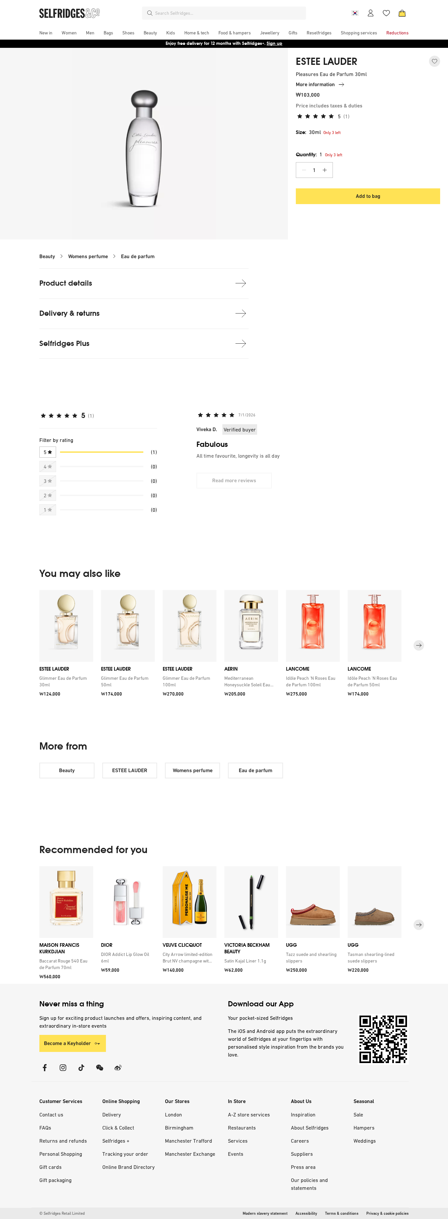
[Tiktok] (81, 1072)
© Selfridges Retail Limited (62, 1213)
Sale (358, 1114)
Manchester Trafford (188, 1141)
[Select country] (354, 13)
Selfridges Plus (64, 343)
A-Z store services (249, 1114)
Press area (303, 1167)
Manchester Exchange (190, 1154)
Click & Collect (118, 1128)
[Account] (370, 13)
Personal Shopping (60, 1154)
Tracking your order (125, 1154)
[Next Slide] (419, 645)
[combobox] (229, 13)
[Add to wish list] (434, 61)
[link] (65, 681)
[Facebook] (44, 1072)
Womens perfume (88, 256)
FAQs (45, 1128)
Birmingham (179, 1128)
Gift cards (50, 1167)
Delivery (111, 1114)
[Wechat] (99, 1072)
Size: (308, 132)
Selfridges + (116, 1141)
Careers (300, 1141)
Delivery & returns (69, 313)
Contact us (51, 1114)
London (173, 1114)
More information (315, 84)
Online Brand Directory (128, 1167)
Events (235, 1154)
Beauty (47, 256)
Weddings (365, 1141)
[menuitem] (45, 32)
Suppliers (302, 1154)
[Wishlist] (386, 13)
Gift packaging (55, 1180)
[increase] (324, 170)
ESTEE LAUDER (326, 61)
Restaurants (242, 1128)
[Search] (150, 13)
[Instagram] (63, 1072)
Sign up (274, 43)
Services (238, 1141)
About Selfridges (310, 1128)
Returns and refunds (63, 1141)
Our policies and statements (309, 1184)
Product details (65, 283)
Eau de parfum (137, 256)
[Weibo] (118, 1072)
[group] (224, 645)
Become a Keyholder (67, 1043)
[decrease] (304, 170)
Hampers (364, 1128)
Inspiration (303, 1114)
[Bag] (402, 13)
